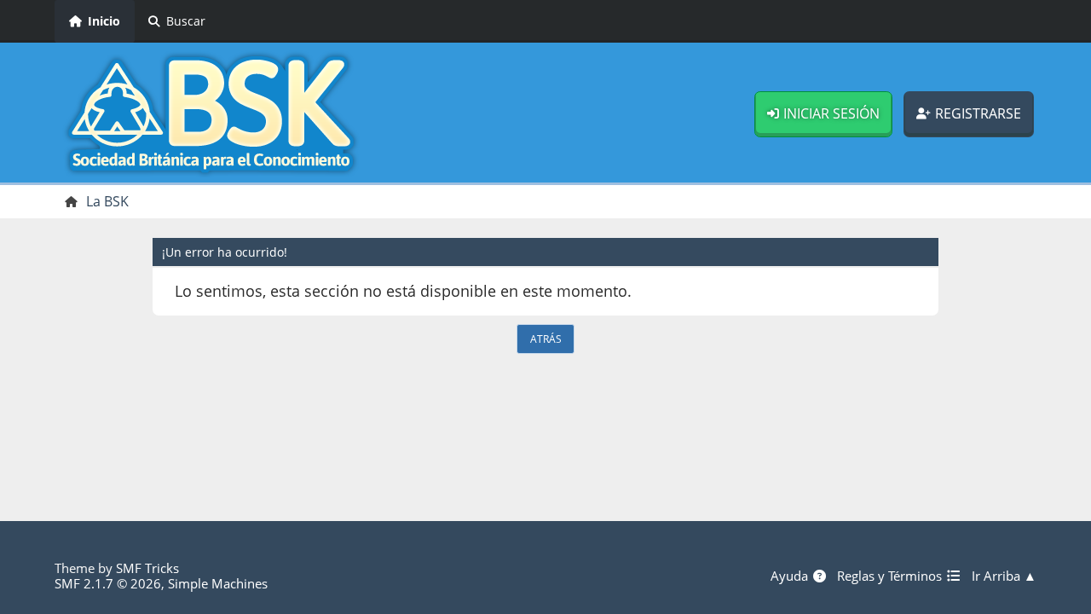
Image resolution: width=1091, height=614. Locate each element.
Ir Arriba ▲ (1004, 575)
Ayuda (791, 575)
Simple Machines (218, 583)
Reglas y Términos (891, 575)
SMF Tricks (147, 567)
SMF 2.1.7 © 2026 (108, 583)
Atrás (546, 338)
